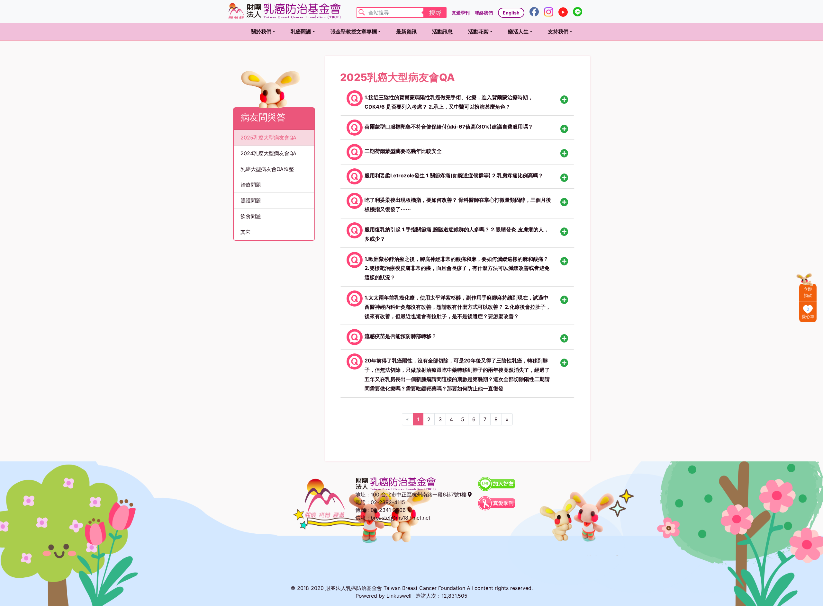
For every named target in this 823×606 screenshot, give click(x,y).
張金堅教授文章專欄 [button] (353, 31)
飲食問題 (250, 216)
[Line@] (577, 11)
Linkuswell (399, 596)
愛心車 (808, 316)
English (511, 12)
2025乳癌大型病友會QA (268, 137)
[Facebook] (534, 11)
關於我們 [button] (261, 31)
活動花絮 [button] (478, 31)
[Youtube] (563, 11)
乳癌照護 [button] (301, 31)
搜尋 (435, 12)
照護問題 (250, 200)
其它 (245, 232)
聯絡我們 (484, 12)
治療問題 (250, 185)
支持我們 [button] (558, 31)
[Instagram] (548, 11)
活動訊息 (442, 31)
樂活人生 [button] (518, 31)
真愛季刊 (461, 12)
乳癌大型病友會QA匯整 (267, 169)
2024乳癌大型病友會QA (268, 153)
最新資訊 (406, 31)
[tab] (457, 100)
